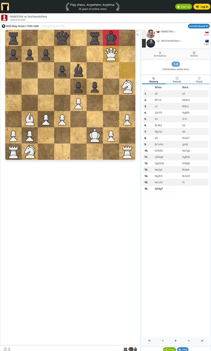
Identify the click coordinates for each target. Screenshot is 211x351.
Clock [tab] (199, 81)
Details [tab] (177, 81)
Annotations (160, 55)
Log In (204, 6)
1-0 (176, 64)
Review (194, 55)
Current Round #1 (198, 26)
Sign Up (185, 6)
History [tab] (153, 81)
